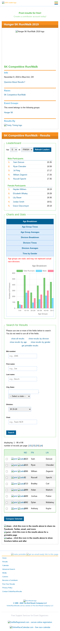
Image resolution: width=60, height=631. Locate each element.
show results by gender (40, 342)
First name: (10, 364)
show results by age (18, 342)
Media (4, 573)
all (41, 446)
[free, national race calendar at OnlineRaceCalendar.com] (30, 627)
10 (30, 446)
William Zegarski (20, 175)
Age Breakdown (30, 221)
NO (25, 452)
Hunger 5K (8, 113)
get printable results (30, 346)
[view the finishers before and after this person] (21, 459)
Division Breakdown (30, 237)
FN (32, 452)
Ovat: (8, 417)
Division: (9, 404)
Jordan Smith (18, 202)
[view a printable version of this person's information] (14, 459)
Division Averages (30, 248)
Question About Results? (14, 82)
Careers (5, 576)
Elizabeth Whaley (20, 194)
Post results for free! (30, 13)
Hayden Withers (19, 189)
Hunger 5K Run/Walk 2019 (21, 24)
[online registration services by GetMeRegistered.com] (30, 621)
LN (47, 452)
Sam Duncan (18, 162)
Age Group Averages (30, 232)
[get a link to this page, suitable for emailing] (42, 554)
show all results (17, 339)
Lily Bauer (17, 198)
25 (34, 446)
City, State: (10, 387)
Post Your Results (8, 584)
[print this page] (18, 554)
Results (5, 562)
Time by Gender (30, 254)
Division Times (30, 243)
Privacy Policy (7, 588)
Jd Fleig (16, 171)
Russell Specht (19, 179)
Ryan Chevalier (19, 166)
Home (4, 558)
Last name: (10, 374)
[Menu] (56, 3)
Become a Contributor (10, 580)
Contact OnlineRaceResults (12, 591)
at (19, 150)
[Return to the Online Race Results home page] (9, 2)
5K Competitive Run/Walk (15, 95)
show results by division (39, 339)
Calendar (5, 565)
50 (38, 446)
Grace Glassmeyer (21, 206)
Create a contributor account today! (30, 16)
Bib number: (11, 351)
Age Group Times (30, 227)
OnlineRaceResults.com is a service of (30, 605)
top (7, 150)
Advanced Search (8, 569)
